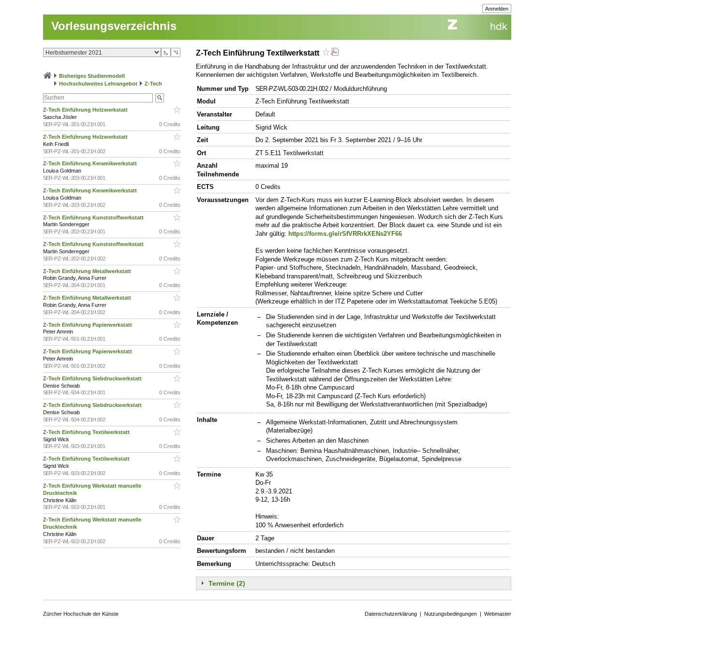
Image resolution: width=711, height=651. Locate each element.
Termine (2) (226, 583)
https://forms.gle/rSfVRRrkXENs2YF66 (345, 233)
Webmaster (497, 614)
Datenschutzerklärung (391, 614)
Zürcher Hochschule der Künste (80, 614)
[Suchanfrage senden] (159, 97)
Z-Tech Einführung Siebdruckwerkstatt (93, 378)
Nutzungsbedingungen (450, 614)
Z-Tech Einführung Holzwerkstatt (86, 110)
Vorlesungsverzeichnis (114, 25)
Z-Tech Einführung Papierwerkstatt (88, 325)
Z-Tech (153, 84)
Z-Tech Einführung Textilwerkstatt (87, 432)
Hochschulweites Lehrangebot (98, 84)
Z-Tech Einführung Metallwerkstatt (88, 271)
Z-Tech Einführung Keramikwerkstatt (90, 163)
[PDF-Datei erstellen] (335, 53)
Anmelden (496, 9)
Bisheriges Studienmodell (92, 76)
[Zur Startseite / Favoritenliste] (47, 76)
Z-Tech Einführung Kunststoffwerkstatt (94, 217)
